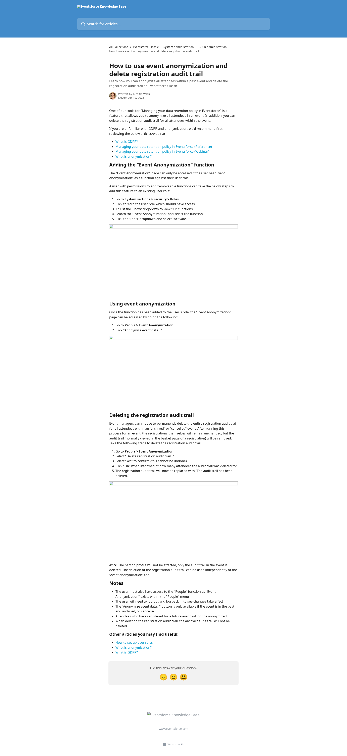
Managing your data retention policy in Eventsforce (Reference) (163, 146)
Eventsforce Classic (146, 47)
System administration (178, 47)
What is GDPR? (126, 141)
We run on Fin (175, 744)
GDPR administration (213, 47)
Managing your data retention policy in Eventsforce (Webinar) (162, 151)
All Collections (118, 47)
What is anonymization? (133, 156)
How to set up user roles (134, 642)
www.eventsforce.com (173, 729)
